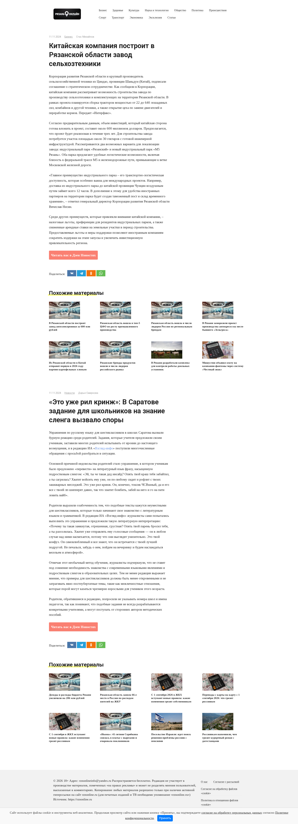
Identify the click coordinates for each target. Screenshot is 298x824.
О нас (204, 781)
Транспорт (118, 17)
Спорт (102, 17)
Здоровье (117, 10)
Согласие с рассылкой (226, 781)
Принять (165, 818)
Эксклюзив (155, 17)
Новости (69, 393)
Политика (197, 10)
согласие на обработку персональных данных (231, 812)
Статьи (171, 17)
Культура (134, 10)
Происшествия (217, 10)
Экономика (136, 17)
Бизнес (103, 10)
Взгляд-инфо (104, 448)
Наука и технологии (157, 10)
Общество (180, 10)
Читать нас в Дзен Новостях (73, 255)
